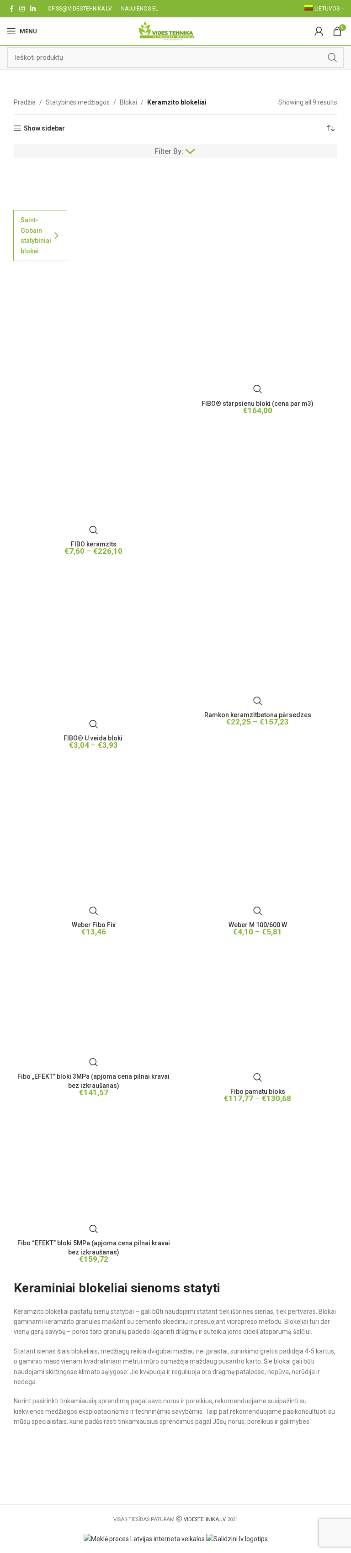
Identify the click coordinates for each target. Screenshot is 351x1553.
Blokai (128, 102)
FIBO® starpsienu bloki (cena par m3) (258, 403)
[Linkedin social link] (32, 8)
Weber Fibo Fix (94, 925)
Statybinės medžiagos (78, 102)
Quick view (93, 530)
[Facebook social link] (11, 8)
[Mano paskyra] (319, 31)
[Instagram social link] (21, 8)
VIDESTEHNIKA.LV (205, 1519)
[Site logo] (166, 30)
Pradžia (25, 102)
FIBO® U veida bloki (94, 738)
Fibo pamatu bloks (257, 1091)
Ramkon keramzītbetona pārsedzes (257, 715)
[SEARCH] (332, 57)
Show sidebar (44, 128)
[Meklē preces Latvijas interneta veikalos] (144, 1538)
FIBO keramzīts (94, 544)
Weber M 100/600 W (258, 925)
